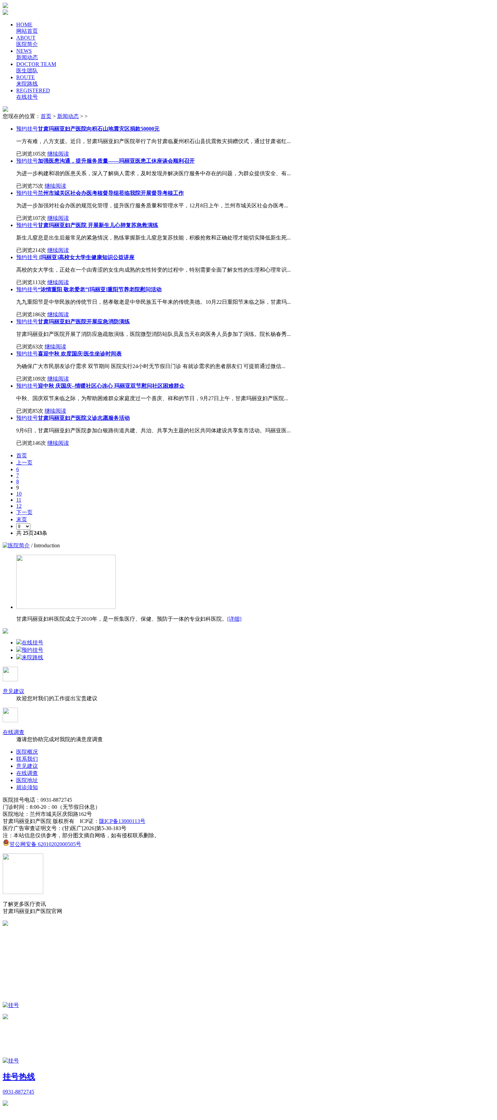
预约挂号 (27, 129)
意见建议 (13, 691)
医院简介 (19, 545)
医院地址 (27, 780)
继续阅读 (58, 154)
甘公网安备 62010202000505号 (45, 844)
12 (19, 506)
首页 (46, 116)
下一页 (24, 512)
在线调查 (13, 732)
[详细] (234, 619)
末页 (21, 519)
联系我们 (27, 759)
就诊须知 (27, 787)
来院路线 (32, 657)
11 (18, 500)
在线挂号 (32, 642)
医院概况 (27, 752)
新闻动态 (68, 116)
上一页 (24, 462)
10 (19, 494)
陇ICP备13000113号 (122, 821)
